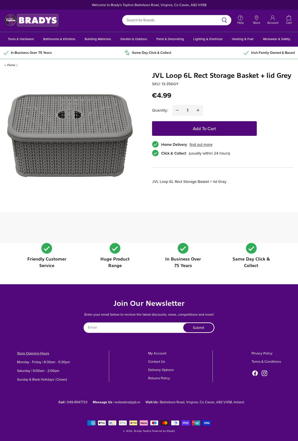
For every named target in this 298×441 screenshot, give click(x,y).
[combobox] (171, 20)
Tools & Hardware (21, 39)
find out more (201, 144)
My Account (157, 353)
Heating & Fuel (242, 39)
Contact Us (156, 361)
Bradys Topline (142, 431)
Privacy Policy (262, 353)
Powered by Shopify (163, 431)
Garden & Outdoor (133, 39)
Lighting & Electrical (208, 39)
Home (11, 65)
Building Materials (98, 39)
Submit (198, 327)
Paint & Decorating (170, 39)
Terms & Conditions (266, 361)
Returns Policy (159, 378)
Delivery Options (161, 369)
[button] (289, 20)
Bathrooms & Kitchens (59, 39)
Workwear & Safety (276, 39)
